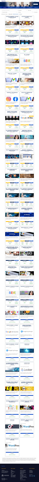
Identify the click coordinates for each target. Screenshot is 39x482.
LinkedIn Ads (26, 344)
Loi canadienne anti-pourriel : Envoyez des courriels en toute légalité (12, 364)
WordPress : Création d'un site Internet (27, 420)
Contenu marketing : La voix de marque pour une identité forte (26, 306)
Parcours (11, 7)
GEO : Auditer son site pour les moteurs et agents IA (12, 208)
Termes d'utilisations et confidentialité (4, 479)
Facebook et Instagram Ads (12, 92)
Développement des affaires (23, 477)
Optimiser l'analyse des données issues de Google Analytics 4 (26, 267)
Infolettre (30, 471)
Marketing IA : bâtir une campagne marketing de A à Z (27, 131)
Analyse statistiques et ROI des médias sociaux (12, 150)
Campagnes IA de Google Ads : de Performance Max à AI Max (27, 112)
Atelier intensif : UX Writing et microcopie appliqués (12, 228)
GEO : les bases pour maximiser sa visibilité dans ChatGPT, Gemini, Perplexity (12, 189)
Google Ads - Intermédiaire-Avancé (26, 93)
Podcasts (24, 7)
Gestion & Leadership (22, 470)
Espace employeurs (13, 476)
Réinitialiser (20, 14)
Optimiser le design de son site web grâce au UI (12, 401)
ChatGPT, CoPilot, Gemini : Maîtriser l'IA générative (12, 112)
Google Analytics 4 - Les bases (27, 227)
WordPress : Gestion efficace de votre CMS (12, 439)
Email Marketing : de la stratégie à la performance (12, 55)
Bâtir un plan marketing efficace (12, 306)
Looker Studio (27, 363)
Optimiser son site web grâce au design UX (27, 401)
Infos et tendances (32, 468)
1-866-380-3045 (6, 471)
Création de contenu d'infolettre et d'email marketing (26, 74)
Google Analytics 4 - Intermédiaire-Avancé (12, 267)
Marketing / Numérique (23, 472)
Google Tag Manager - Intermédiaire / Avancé (26, 325)
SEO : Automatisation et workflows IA (12, 169)
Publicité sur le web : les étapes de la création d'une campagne (27, 36)
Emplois (32, 1)
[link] (12, 25)
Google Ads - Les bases (12, 73)
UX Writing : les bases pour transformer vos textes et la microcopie (27, 209)
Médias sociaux (22, 473)
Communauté (31, 472)
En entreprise (18, 7)
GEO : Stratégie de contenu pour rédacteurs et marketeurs (26, 189)
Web (11, 472)
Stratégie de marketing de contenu (27, 17)
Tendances (35, 1)
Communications (13, 471)
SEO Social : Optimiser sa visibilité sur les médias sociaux (27, 150)
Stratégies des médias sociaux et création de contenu (12, 36)
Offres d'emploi (13, 468)
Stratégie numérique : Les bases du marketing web (12, 17)
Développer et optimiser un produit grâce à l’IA (26, 247)
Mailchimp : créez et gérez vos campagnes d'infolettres (12, 382)
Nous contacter (4, 468)
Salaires (12, 474)
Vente (11, 470)
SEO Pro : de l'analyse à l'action (12, 286)
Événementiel (21, 475)
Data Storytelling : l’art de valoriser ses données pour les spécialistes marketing (12, 248)
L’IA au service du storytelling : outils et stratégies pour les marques (27, 170)
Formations (5, 7)
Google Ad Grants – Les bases (12, 325)
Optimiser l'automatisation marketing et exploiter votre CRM (27, 383)
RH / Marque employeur (23, 476)
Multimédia (12, 473)
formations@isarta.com (4, 472)
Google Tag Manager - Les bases (12, 344)
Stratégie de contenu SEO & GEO (27, 286)
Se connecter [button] (35, 4)
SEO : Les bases (27, 54)
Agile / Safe (21, 478)
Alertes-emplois (13, 475)
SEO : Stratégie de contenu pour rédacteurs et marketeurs (12, 131)
